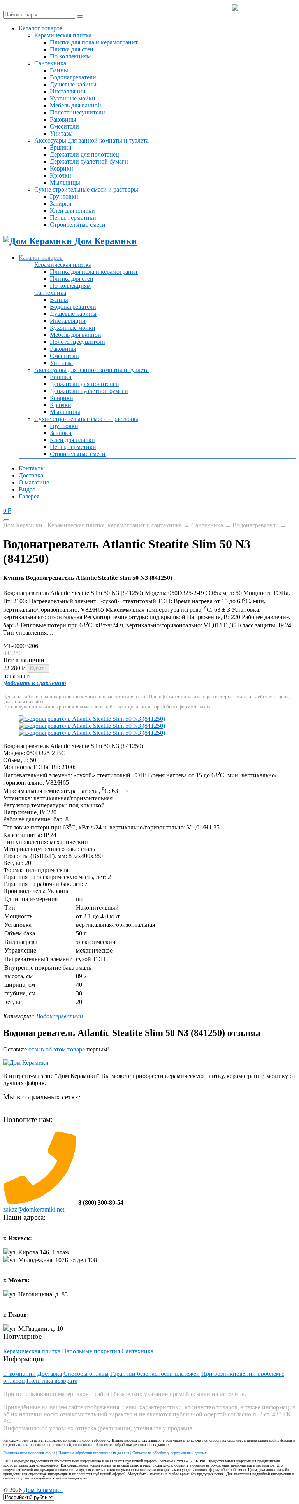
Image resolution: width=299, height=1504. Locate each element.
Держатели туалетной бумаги (89, 161)
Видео (27, 489)
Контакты (32, 468)
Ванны (59, 70)
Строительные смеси (78, 224)
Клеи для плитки (72, 210)
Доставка (31, 475)
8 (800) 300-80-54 (267, 8)
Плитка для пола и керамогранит (94, 42)
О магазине (34, 482)
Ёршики (61, 147)
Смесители (64, 126)
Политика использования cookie (29, 1453)
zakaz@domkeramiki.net (33, 1209)
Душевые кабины (73, 84)
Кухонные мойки (72, 98)
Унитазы (61, 133)
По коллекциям (70, 56)
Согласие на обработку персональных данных (169, 1453)
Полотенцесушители (77, 112)
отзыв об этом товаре (56, 1049)
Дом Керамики (43, 1489)
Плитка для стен (71, 49)
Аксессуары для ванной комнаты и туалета (91, 140)
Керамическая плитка (62, 35)
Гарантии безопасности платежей (155, 1373)
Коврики (61, 168)
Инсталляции (68, 91)
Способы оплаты (86, 1373)
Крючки (60, 175)
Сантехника (50, 63)
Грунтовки (64, 196)
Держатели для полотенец (84, 154)
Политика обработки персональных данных (93, 1453)
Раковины (63, 119)
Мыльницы (65, 182)
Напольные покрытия (91, 1351)
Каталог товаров (41, 28)
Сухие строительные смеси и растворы (86, 189)
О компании (19, 1373)
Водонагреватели (73, 77)
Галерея (29, 496)
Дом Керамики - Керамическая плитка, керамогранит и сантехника (92, 525)
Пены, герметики (73, 217)
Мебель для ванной (75, 105)
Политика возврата (51, 1380)
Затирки (61, 203)
